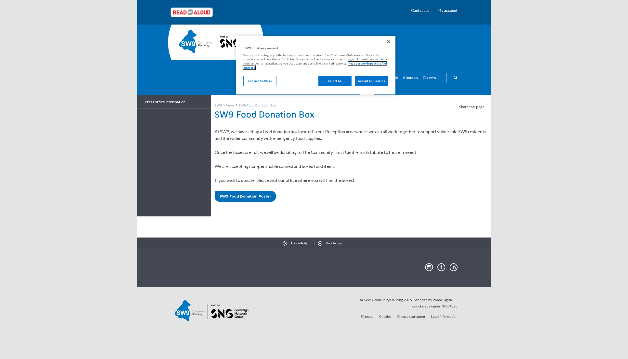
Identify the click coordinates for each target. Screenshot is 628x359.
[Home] (195, 41)
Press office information (165, 101)
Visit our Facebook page (441, 267)
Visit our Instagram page (429, 267)
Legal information (444, 316)
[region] (315, 65)
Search (453, 77)
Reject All (335, 80)
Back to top (333, 243)
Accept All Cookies (371, 80)
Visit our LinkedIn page (454, 267)
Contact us (420, 10)
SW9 (218, 105)
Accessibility (299, 243)
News (230, 105)
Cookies (385, 316)
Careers (429, 77)
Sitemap (367, 316)
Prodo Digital (443, 300)
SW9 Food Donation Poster (245, 196)
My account (447, 10)
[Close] (388, 41)
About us (410, 77)
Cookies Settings (260, 80)
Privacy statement (411, 316)
